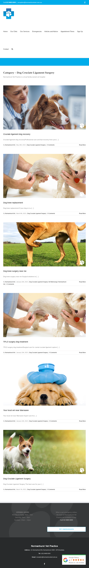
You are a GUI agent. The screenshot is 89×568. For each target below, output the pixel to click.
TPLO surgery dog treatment (15, 342)
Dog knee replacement (13, 203)
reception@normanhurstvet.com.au (30, 2)
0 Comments (50, 145)
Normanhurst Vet (10, 145)
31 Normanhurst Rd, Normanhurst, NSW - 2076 (45, 550)
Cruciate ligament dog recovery (16, 134)
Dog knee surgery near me (14, 271)
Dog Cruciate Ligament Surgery (36, 145)
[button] (12, 49)
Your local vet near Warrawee (16, 410)
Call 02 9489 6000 (66, 520)
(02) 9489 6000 (45, 553)
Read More (82, 145)
